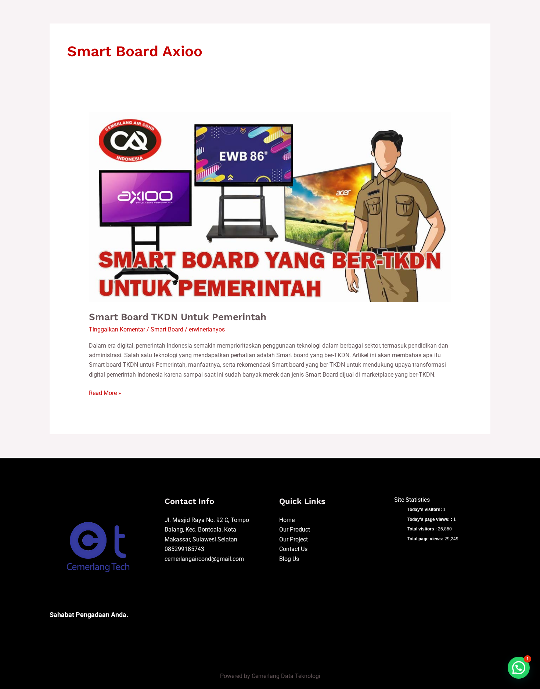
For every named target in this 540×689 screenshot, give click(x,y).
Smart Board (167, 329)
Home (287, 519)
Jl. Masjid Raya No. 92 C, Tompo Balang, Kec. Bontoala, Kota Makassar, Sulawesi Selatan (207, 529)
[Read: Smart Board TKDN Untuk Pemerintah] (270, 206)
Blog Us (289, 558)
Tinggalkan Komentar (117, 329)
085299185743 (184, 548)
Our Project (293, 539)
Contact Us (293, 548)
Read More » (105, 392)
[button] (519, 668)
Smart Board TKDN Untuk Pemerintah (177, 316)
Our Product (294, 529)
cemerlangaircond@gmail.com (204, 558)
